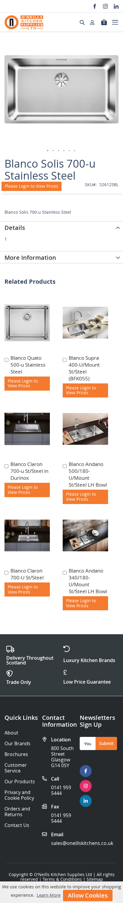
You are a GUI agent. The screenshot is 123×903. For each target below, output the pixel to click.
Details (14, 228)
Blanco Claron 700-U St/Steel (27, 574)
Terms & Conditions (62, 879)
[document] (61, 892)
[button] (48, 150)
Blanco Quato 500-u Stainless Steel (27, 364)
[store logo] (23, 22)
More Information (30, 258)
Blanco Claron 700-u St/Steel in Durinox (29, 471)
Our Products (19, 781)
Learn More (49, 895)
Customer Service (15, 768)
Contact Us (16, 825)
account (94, 22)
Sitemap (95, 879)
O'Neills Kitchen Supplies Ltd (63, 874)
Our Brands (17, 743)
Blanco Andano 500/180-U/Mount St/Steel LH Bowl (88, 474)
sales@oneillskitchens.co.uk (82, 843)
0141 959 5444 (61, 790)
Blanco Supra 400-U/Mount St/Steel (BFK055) (84, 368)
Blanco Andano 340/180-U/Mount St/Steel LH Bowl (88, 581)
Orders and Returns (17, 811)
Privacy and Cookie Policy (19, 795)
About (11, 733)
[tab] (61, 227)
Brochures (16, 754)
